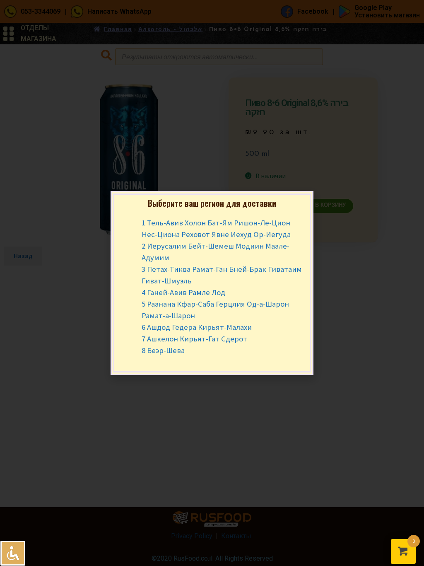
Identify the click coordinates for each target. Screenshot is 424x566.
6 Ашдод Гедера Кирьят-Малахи (197, 327)
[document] (212, 283)
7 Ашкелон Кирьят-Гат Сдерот (194, 338)
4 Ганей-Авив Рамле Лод (183, 292)
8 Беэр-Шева (163, 350)
